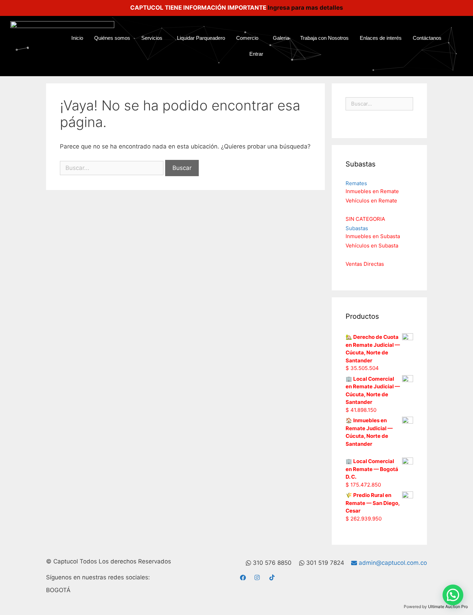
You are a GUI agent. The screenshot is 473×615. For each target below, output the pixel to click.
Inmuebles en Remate (372, 191)
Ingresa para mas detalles (305, 7)
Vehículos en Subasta (372, 245)
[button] (453, 595)
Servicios (151, 38)
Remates (356, 183)
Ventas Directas (365, 264)
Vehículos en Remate (371, 200)
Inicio (77, 38)
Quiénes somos (112, 38)
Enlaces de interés (381, 38)
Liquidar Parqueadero (201, 38)
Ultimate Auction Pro (448, 606)
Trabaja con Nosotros (324, 38)
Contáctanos (427, 38)
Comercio (247, 38)
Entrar (256, 54)
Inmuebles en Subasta (373, 236)
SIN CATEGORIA (365, 219)
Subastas (357, 228)
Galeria (281, 38)
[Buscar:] (112, 167)
